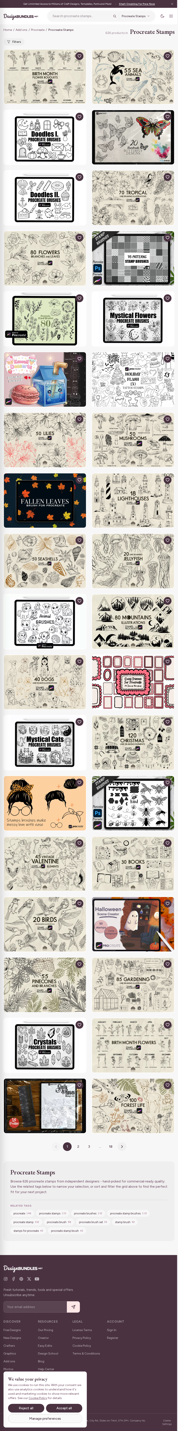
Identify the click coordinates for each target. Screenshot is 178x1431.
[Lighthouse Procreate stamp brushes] (133, 500)
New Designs (12, 1338)
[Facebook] (13, 1279)
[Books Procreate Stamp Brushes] (133, 864)
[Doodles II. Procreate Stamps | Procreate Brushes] (45, 198)
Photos (8, 1369)
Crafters (9, 1346)
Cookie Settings (167, 1422)
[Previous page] (56, 1146)
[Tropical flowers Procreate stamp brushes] (133, 198)
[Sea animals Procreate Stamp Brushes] (133, 77)
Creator (43, 1338)
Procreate (37, 30)
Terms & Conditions (86, 1353)
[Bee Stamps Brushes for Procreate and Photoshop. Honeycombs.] (133, 803)
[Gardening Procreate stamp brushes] (133, 985)
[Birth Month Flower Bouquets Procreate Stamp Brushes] (45, 77)
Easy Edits (45, 1346)
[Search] (114, 16)
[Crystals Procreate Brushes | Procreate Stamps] (45, 1045)
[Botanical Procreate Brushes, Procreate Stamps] (45, 319)
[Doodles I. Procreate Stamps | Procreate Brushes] (45, 137)
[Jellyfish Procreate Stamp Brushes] (133, 561)
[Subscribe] (73, 1307)
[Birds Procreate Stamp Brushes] (45, 924)
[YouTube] (37, 1279)
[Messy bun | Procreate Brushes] (45, 803)
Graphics (9, 1353)
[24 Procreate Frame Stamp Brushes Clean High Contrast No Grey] (133, 682)
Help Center (46, 1369)
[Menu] (171, 16)
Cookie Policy (82, 1346)
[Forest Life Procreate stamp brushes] (133, 1106)
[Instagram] (5, 1279)
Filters (16, 42)
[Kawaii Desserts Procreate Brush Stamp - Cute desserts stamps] (45, 379)
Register (112, 1338)
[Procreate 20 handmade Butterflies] (133, 137)
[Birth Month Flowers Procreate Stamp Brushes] (133, 1045)
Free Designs (12, 1330)
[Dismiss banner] (172, 4)
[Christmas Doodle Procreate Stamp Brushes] (133, 742)
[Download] (69, 56)
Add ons (21, 30)
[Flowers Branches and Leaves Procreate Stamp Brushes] (45, 258)
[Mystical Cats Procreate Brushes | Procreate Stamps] (45, 742)
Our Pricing (45, 1330)
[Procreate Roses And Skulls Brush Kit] (45, 1106)
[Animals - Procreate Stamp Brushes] (45, 621)
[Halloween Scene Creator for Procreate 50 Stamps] (133, 924)
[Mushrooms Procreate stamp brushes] (133, 440)
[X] (29, 1279)
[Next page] (122, 1146)
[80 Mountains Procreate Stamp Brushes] (133, 621)
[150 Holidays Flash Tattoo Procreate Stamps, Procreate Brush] (133, 379)
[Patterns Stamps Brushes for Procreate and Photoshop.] (133, 258)
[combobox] (81, 16)
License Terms (82, 1330)
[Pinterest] (21, 1279)
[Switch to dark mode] (162, 16)
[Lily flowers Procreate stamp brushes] (45, 440)
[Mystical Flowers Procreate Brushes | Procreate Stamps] (133, 319)
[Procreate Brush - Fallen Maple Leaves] (45, 500)
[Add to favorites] (79, 56)
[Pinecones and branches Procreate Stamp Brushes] (45, 985)
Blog (41, 1361)
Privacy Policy (82, 1338)
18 (110, 1146)
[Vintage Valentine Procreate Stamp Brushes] (45, 864)
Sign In (111, 1330)
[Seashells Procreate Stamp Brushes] (45, 561)
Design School (48, 1353)
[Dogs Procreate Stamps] (45, 682)
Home (7, 30)
